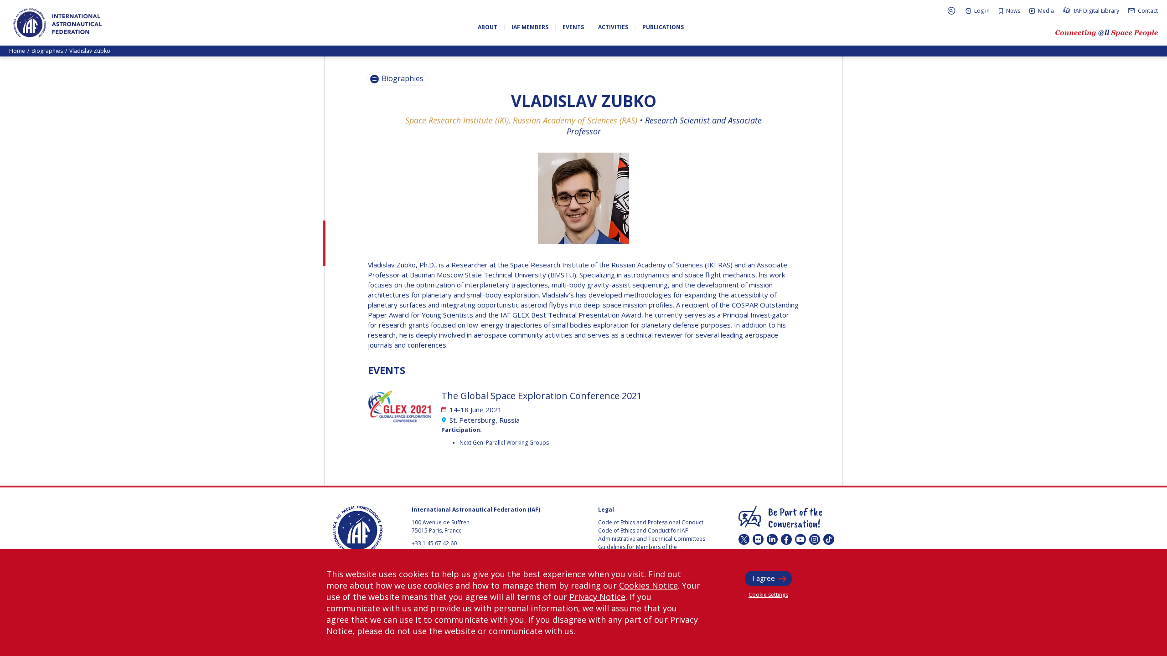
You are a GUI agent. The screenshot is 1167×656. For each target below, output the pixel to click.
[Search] (951, 11)
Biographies (47, 51)
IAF (57, 23)
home (17, 51)
